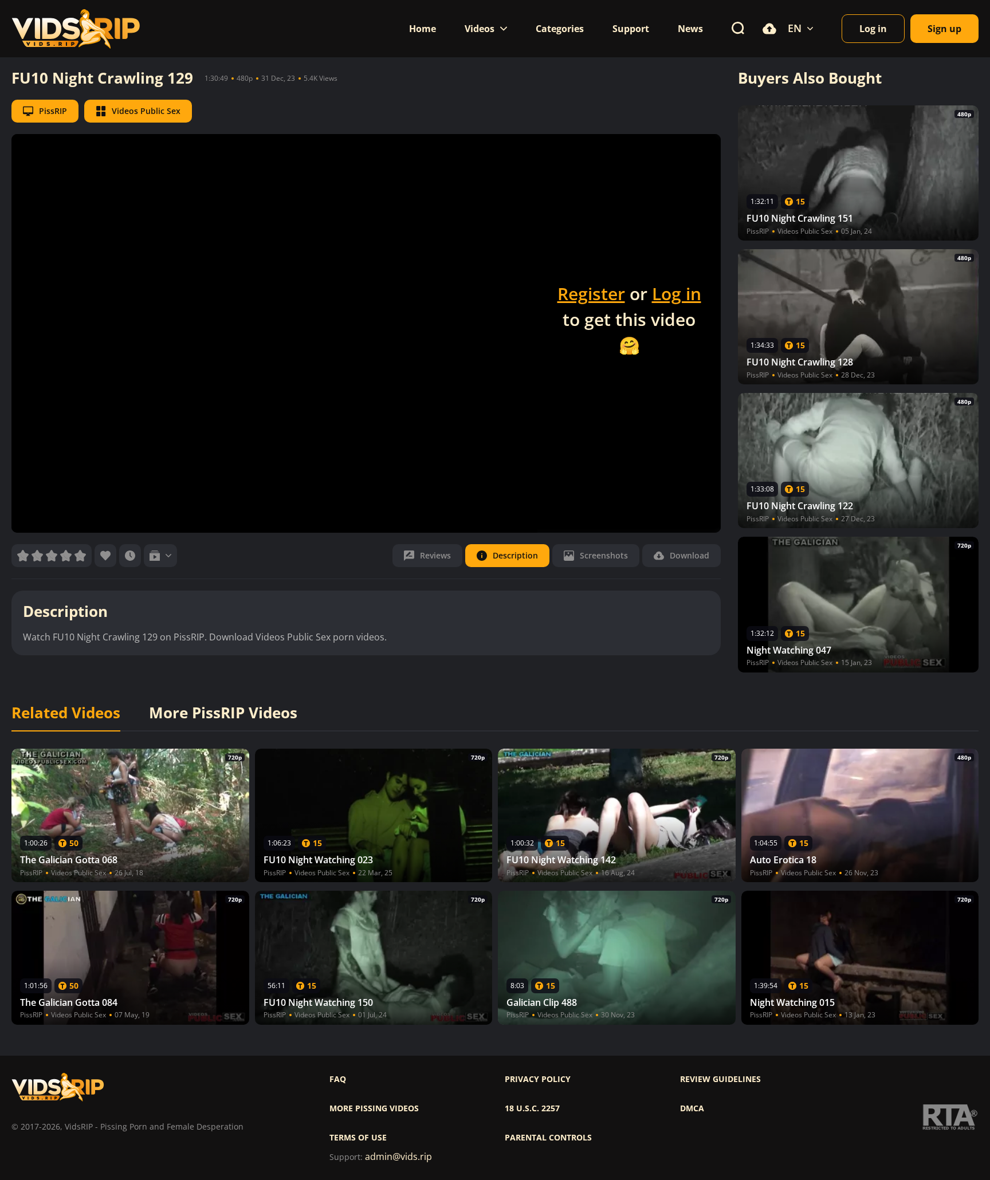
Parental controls (548, 1137)
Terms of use (358, 1137)
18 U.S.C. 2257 (532, 1108)
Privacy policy (538, 1079)
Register (591, 293)
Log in (676, 293)
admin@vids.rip (398, 1157)
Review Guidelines (720, 1079)
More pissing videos (374, 1108)
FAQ (337, 1079)
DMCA (692, 1108)
